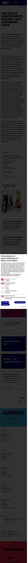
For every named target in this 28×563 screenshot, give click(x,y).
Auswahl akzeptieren (20, 302)
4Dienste (7, 292)
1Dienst (7, 288)
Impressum (17, 275)
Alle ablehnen (5, 302)
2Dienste (7, 280)
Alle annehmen (5, 304)
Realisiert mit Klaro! (22, 306)
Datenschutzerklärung (5, 275)
